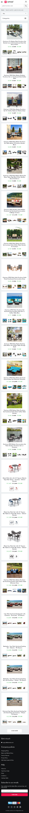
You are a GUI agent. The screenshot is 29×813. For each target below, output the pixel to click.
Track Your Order (5, 771)
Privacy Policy (4, 758)
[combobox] (14, 13)
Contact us (3, 775)
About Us (3, 768)
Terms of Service (5, 755)
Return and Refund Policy (7, 753)
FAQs (2, 773)
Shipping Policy (5, 750)
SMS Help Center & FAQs (7, 760)
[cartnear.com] (9, 2)
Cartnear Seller (4, 778)
